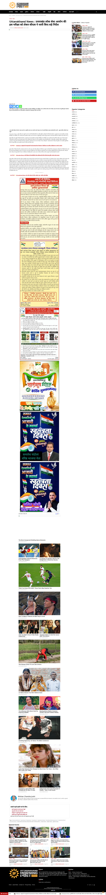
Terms (33, 884)
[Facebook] (10, 106)
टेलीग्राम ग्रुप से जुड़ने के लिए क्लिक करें (19, 814)
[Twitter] (14, 106)
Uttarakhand (34, 820)
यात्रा (72, 160)
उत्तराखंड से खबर (43, 821)
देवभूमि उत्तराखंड (49, 821)
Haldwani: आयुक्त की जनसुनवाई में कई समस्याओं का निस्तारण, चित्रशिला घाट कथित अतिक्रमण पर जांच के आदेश (18, 832)
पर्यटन (59, 11)
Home (10, 884)
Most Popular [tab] (85, 22)
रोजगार (32, 11)
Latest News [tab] (76, 22)
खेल (54, 11)
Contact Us (21, 884)
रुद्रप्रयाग (37, 858)
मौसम (16, 11)
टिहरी (73, 136)
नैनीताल (14, 838)
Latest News (15, 884)
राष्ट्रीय (44, 11)
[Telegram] (17, 106)
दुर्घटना (26, 11)
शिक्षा (73, 173)
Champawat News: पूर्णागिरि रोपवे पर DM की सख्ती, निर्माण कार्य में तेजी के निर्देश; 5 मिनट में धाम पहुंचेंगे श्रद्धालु (39, 832)
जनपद (37, 11)
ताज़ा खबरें (71, 11)
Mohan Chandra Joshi (19, 27)
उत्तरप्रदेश (73, 118)
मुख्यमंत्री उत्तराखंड (55, 821)
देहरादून (14, 18)
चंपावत (34, 838)
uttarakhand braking (41, 820)
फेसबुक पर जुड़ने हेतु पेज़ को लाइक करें (19, 812)
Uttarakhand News (61, 820)
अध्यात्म (31, 858)
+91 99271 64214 (76, 873)
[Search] (96, 12)
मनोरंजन (65, 11)
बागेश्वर (55, 838)
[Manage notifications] (103, 892)
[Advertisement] (39, 94)
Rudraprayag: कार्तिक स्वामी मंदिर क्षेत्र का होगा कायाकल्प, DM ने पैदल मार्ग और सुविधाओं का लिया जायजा (39, 852)
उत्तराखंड (11, 11)
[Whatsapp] (20, 106)
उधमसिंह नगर (74, 122)
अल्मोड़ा (73, 114)
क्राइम (21, 11)
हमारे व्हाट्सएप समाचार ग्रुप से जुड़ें (18, 809)
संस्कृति (49, 11)
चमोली (73, 131)
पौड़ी (72, 149)
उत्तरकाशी (73, 116)
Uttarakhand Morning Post (54, 887)
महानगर (73, 155)
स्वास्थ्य (58, 838)
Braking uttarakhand (16, 820)
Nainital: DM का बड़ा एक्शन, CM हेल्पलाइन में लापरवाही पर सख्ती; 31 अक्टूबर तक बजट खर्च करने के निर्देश (18, 852)
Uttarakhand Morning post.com (51, 820)
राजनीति (73, 162)
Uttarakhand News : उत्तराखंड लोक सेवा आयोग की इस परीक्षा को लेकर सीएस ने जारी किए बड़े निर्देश (25, 821)
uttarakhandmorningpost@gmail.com (80, 875)
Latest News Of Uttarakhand (26, 820)
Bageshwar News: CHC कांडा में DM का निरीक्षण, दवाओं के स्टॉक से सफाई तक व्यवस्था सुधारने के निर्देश (60, 832)
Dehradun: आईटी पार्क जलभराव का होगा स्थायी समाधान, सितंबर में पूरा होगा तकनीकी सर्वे (60, 852)
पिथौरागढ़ (73, 147)
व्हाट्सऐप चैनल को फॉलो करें (17, 811)
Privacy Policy (28, 884)
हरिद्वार (73, 180)
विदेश (73, 171)
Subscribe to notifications (44, 882)
